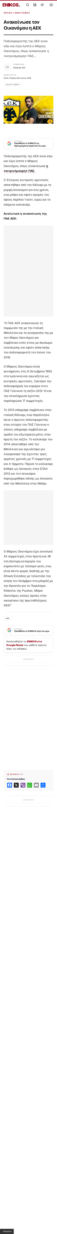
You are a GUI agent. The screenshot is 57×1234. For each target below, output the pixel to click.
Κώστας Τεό (19, 67)
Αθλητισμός (22, 13)
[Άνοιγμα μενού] (51, 5)
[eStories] (42, 5)
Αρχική (8, 13)
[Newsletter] (34, 5)
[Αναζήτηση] (27, 5)
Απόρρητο (7, 1231)
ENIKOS (11, 5)
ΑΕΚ (8, 618)
